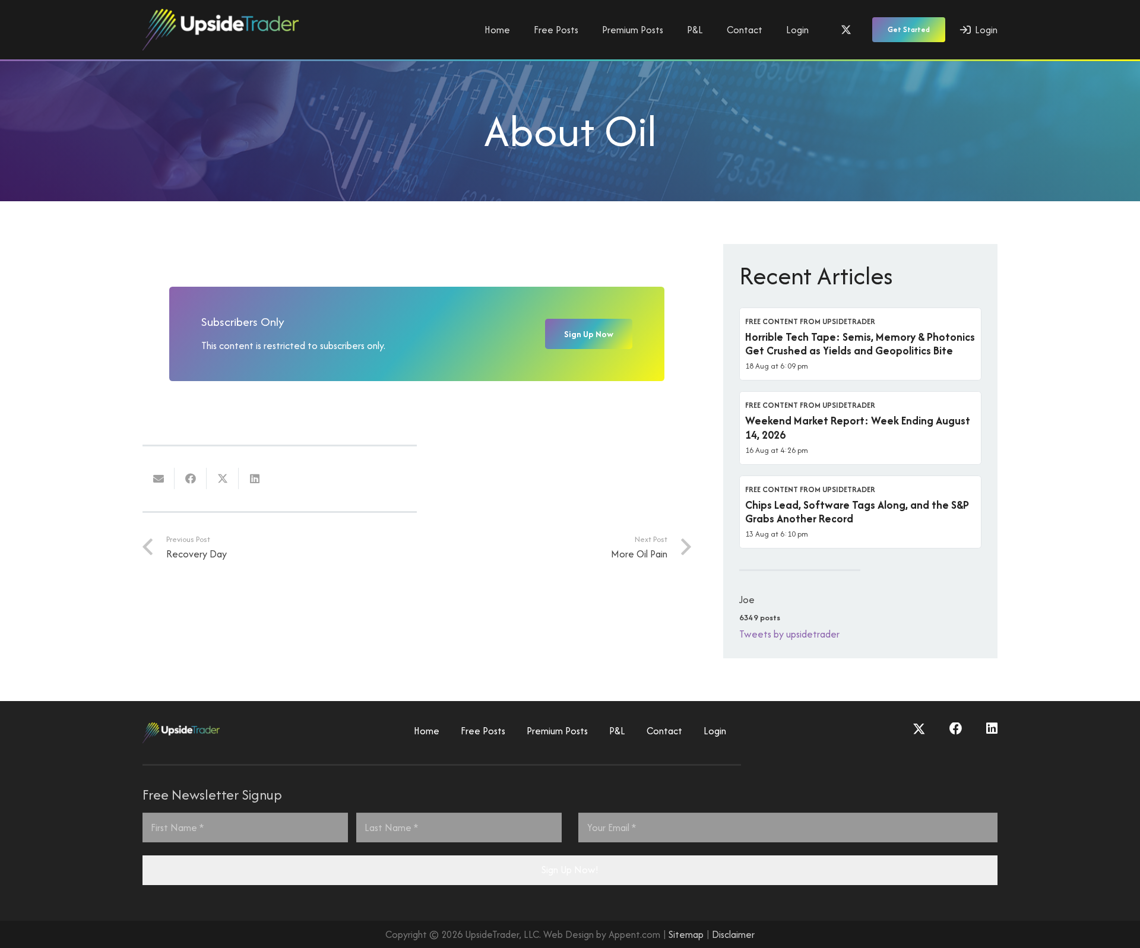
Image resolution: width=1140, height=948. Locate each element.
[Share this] (191, 478)
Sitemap (686, 934)
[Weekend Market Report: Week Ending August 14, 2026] (860, 428)
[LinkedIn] (992, 728)
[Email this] (158, 478)
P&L (617, 731)
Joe (747, 599)
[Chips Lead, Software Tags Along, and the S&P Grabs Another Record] (860, 512)
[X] (846, 29)
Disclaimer (733, 934)
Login (715, 731)
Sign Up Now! (570, 870)
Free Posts (483, 731)
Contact (664, 731)
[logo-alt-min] (220, 29)
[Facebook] (955, 728)
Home (426, 731)
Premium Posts (557, 731)
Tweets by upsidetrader (789, 634)
